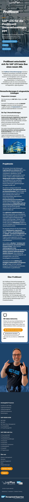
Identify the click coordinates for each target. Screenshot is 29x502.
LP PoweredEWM (5, 426)
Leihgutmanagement (6, 409)
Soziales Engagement (6, 461)
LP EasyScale (4, 440)
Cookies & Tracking (18, 491)
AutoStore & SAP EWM (6, 405)
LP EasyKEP (3, 448)
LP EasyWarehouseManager (7, 439)
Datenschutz (4, 491)
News (2, 463)
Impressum (10, 491)
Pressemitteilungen (5, 465)
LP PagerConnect (5, 450)
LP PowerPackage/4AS (6, 428)
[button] (2, 146)
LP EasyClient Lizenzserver (7, 444)
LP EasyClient (4, 442)
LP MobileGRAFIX (5, 446)
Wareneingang (4, 413)
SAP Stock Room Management (8, 424)
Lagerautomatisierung (6, 407)
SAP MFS (3, 422)
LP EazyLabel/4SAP (5, 435)
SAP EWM (3, 420)
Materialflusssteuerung (6, 411)
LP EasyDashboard (5, 437)
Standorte (3, 459)
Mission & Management (6, 457)
